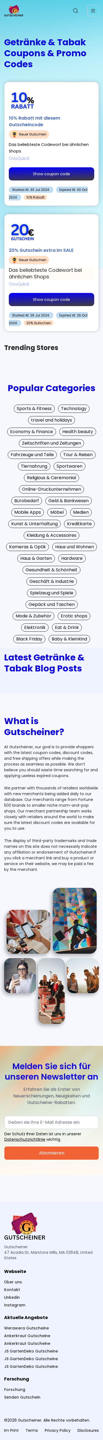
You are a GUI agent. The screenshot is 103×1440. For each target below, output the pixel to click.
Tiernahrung (34, 466)
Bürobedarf (26, 501)
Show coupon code (51, 174)
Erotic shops (74, 616)
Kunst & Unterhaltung (34, 524)
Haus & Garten (36, 558)
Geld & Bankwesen (68, 501)
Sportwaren (69, 466)
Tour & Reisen (78, 454)
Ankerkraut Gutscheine (27, 1336)
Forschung (14, 1389)
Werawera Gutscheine (26, 1328)
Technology (74, 408)
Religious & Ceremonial (51, 478)
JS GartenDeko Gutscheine (31, 1351)
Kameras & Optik (27, 547)
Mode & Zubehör (33, 616)
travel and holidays (51, 420)
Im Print (11, 1430)
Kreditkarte (79, 524)
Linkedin (12, 1297)
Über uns (13, 1282)
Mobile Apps (27, 512)
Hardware (72, 558)
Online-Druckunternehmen (51, 489)
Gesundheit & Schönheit (51, 570)
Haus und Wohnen (74, 547)
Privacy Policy (58, 1430)
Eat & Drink (67, 627)
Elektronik (35, 627)
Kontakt (12, 1289)
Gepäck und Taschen (52, 604)
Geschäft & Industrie (51, 581)
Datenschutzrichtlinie (24, 1139)
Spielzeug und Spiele (51, 593)
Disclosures (88, 1430)
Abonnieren (51, 1153)
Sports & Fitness (34, 408)
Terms (32, 1430)
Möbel (57, 512)
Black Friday (29, 639)
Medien (81, 512)
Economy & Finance (31, 431)
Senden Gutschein (22, 1397)
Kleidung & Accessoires (51, 535)
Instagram (14, 1305)
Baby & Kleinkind (69, 639)
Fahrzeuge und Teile (32, 454)
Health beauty (77, 431)
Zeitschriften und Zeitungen (51, 443)
